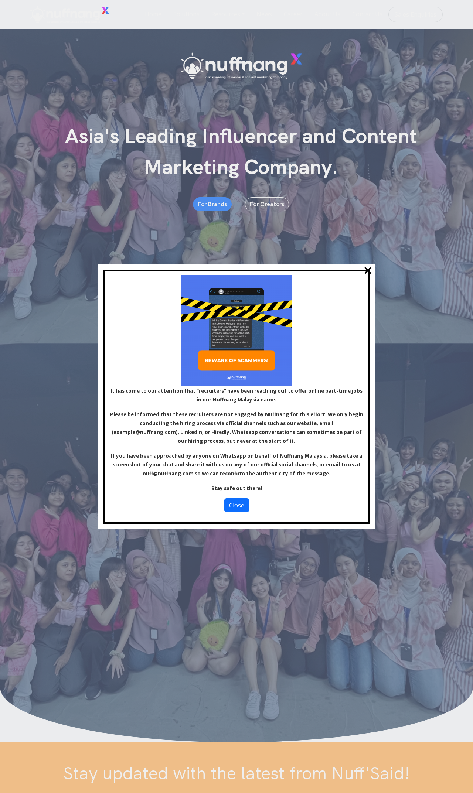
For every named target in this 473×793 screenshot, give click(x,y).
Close (236, 505)
